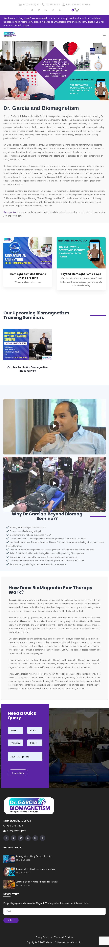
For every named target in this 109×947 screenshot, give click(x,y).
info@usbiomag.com (31, 4)
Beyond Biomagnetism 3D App (81, 274)
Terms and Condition (64, 937)
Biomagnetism (9, 212)
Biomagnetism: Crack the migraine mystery (35, 869)
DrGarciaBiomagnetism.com (70, 21)
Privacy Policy (42, 937)
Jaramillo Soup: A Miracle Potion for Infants (37, 881)
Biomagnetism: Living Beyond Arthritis (33, 856)
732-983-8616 (53, 4)
